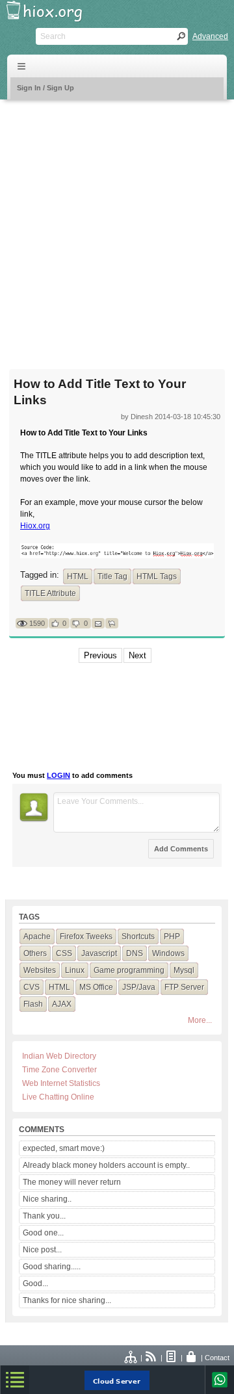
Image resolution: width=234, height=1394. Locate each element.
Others (35, 953)
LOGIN (58, 775)
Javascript (99, 953)
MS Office (96, 987)
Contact (217, 1358)
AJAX (62, 1004)
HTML (77, 576)
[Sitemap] (131, 1357)
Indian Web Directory (59, 1056)
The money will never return (72, 1182)
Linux (74, 970)
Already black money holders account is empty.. (106, 1165)
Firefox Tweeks (86, 936)
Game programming (129, 970)
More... (200, 1020)
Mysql (184, 970)
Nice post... (42, 1249)
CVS (31, 987)
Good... (35, 1283)
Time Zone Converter (59, 1069)
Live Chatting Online (58, 1097)
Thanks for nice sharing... (67, 1300)
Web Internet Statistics (61, 1083)
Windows (168, 953)
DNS (134, 953)
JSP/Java (138, 987)
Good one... (43, 1232)
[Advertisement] (117, 226)
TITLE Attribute (50, 593)
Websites (39, 970)
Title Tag (112, 576)
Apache (37, 936)
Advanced (210, 36)
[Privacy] (192, 1357)
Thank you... (44, 1215)
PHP (172, 936)
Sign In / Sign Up (45, 88)
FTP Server (184, 987)
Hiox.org (35, 525)
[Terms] (171, 1357)
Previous (100, 655)
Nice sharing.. (47, 1199)
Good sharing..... (52, 1266)
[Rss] (151, 1357)
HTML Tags (156, 576)
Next (137, 655)
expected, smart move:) (64, 1148)
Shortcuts (138, 936)
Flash (33, 1004)
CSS (64, 953)
